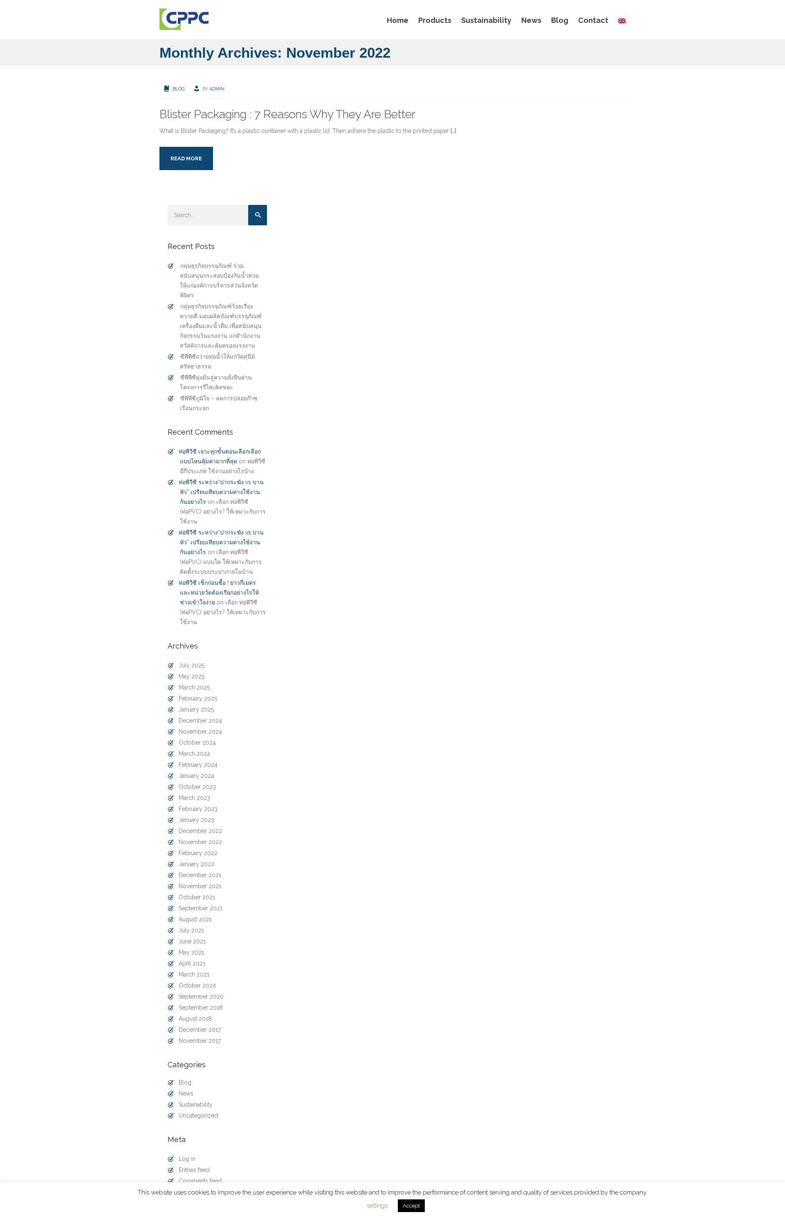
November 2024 (200, 731)
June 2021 (192, 941)
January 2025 (196, 709)
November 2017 (200, 1040)
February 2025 (198, 698)
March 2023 (194, 798)
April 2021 (192, 963)
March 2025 (194, 687)
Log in (187, 1159)
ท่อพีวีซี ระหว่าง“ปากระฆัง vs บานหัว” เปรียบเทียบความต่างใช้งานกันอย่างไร (221, 492)
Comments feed (200, 1181)
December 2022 (200, 831)
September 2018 (201, 1007)
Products (434, 20)
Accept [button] (411, 1206)
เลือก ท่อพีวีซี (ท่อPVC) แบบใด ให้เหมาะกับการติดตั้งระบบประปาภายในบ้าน (221, 562)
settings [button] (377, 1205)
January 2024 (196, 775)
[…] (453, 131)
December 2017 (200, 1029)
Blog (559, 20)
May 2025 (191, 676)
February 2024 (198, 764)
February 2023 (198, 809)
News (531, 20)
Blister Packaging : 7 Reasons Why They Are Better (287, 114)
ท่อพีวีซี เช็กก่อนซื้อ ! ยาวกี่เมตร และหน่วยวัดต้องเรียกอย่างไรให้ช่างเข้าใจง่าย (219, 592)
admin (216, 89)
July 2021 (191, 930)
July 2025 (191, 665)
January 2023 (196, 820)
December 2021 (200, 875)
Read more (186, 158)
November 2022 (200, 842)
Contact (593, 20)
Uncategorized (198, 1115)
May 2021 (191, 952)
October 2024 (197, 742)
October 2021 (197, 897)
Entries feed (194, 1170)
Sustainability (486, 20)
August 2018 (195, 1018)
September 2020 (201, 996)
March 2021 (194, 974)
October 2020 (197, 985)
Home (397, 20)
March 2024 (194, 753)
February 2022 (198, 853)
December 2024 (200, 720)
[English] (619, 20)
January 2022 (196, 864)
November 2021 (200, 886)
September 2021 (200, 908)
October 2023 (197, 786)
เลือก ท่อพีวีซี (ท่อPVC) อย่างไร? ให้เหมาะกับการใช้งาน (223, 511)
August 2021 (195, 919)
